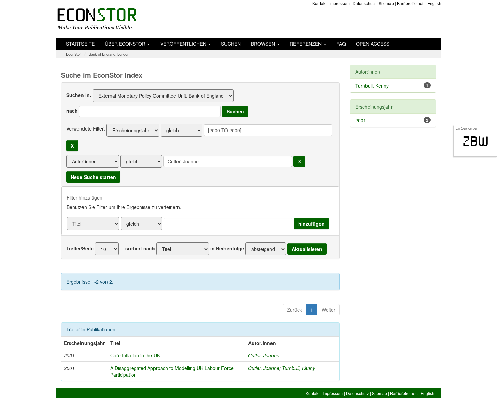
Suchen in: (78, 95)
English (434, 3)
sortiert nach (140, 248)
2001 (360, 120)
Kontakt (319, 3)
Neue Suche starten (93, 176)
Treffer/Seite (80, 248)
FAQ (341, 43)
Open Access (372, 43)
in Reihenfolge (227, 248)
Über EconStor (126, 43)
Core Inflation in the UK (135, 355)
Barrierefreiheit (410, 3)
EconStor (73, 54)
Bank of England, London (109, 54)
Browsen (263, 43)
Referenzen (306, 43)
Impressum (339, 3)
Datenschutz (364, 3)
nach (72, 110)
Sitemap (386, 3)
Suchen (231, 43)
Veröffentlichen (184, 43)
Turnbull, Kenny (298, 368)
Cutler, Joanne (263, 355)
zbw (476, 141)
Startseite (80, 43)
